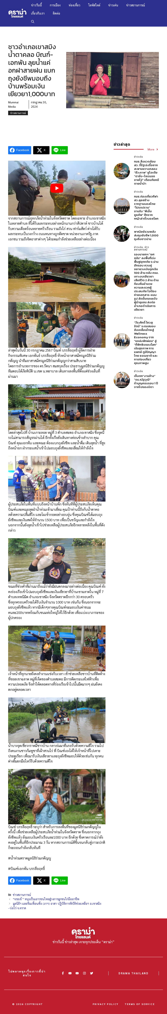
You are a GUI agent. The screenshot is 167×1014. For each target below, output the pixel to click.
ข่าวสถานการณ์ (135, 5)
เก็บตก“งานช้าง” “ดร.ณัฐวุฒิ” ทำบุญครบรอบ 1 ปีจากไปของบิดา (146, 381)
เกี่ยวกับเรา (38, 13)
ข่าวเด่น (113, 5)
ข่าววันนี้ (36, 5)
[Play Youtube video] (56, 188)
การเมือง (55, 5)
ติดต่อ (56, 13)
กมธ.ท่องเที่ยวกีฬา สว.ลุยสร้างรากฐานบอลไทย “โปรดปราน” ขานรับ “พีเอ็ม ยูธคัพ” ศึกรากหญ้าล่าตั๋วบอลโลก (146, 207)
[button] (32, 21)
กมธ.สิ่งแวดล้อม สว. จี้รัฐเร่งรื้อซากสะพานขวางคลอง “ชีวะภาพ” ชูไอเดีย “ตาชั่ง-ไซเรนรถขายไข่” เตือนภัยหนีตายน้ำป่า (146, 172)
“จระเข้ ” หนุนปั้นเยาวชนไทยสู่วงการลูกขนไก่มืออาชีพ (46, 899)
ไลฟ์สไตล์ (94, 5)
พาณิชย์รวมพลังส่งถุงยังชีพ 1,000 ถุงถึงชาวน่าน (146, 235)
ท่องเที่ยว (74, 5)
